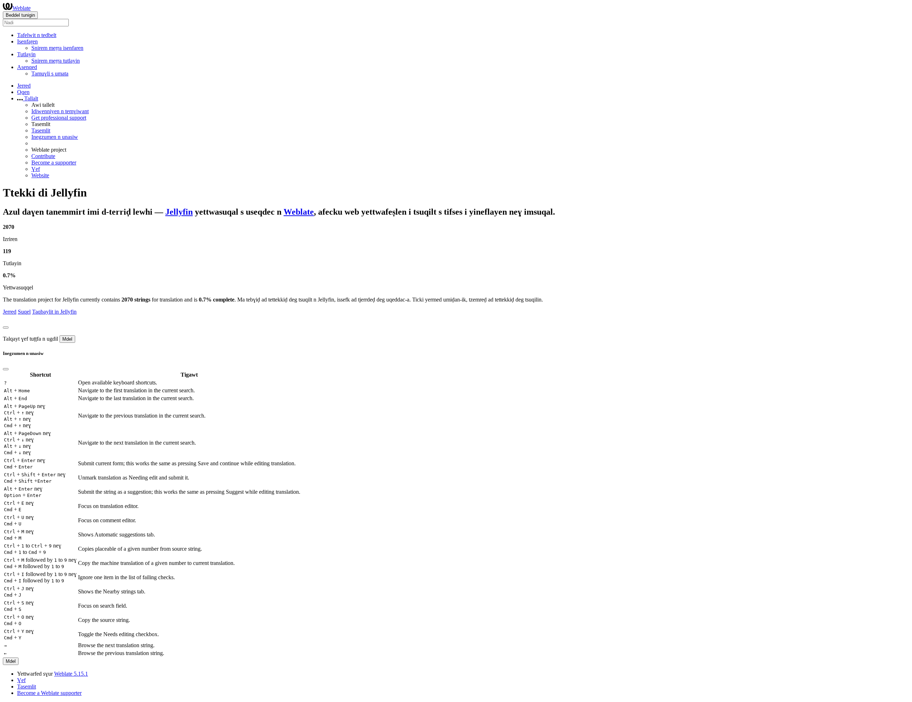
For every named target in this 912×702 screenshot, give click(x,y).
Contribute (43, 156)
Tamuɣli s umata (49, 73)
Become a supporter (53, 162)
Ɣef (35, 169)
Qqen (23, 92)
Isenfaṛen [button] (27, 41)
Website (40, 175)
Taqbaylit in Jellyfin (54, 312)
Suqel (24, 312)
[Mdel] (6, 327)
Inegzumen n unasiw (54, 137)
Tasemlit (40, 130)
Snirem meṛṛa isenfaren (57, 48)
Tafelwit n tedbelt (36, 35)
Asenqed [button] (27, 67)
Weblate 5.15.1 (71, 674)
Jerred (24, 86)
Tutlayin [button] (26, 54)
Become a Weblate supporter (49, 693)
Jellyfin (179, 211)
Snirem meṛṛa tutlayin (55, 61)
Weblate (21, 8)
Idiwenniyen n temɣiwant (60, 111)
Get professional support (58, 118)
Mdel (67, 339)
